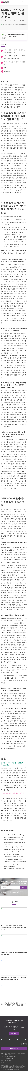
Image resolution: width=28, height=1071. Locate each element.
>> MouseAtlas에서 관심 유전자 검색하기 (13, 793)
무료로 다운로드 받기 (14, 872)
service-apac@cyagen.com (11, 1062)
